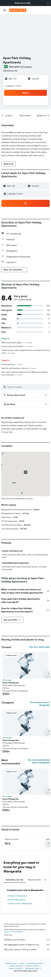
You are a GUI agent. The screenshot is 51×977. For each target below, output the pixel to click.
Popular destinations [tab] (37, 879)
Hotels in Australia (16, 966)
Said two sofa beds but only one (18, 368)
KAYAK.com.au (10, 963)
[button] (48, 3)
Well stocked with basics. (16, 342)
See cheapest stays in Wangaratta (40, 703)
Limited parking (11, 364)
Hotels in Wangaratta (16, 899)
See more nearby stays (39, 647)
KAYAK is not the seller (14, 939)
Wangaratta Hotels (32, 968)
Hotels (21, 963)
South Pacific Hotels (34, 963)
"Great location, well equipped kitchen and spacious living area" (25, 351)
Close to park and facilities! (17, 346)
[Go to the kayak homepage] (17, 10)
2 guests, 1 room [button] (13, 85)
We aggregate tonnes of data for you (21, 944)
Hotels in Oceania (15, 968)
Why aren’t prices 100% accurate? (20, 949)
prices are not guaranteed (13, 932)
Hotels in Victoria (32, 966)
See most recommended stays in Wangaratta (39, 761)
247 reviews (26, 66)
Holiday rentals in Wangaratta (19, 903)
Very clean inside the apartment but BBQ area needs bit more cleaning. (24, 373)
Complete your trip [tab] (14, 879)
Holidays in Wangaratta (17, 896)
